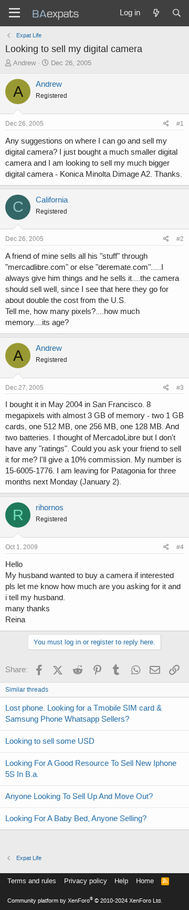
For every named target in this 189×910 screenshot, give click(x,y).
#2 (180, 239)
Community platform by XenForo (84, 901)
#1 (180, 123)
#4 (180, 547)
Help (121, 880)
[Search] (176, 13)
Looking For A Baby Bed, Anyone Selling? (75, 818)
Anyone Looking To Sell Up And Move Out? (79, 796)
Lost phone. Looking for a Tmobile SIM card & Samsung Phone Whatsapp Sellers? (83, 713)
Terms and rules (31, 880)
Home (145, 880)
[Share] (166, 124)
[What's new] (155, 13)
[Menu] (14, 13)
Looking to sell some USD (49, 741)
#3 (180, 387)
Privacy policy (85, 880)
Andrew (24, 62)
